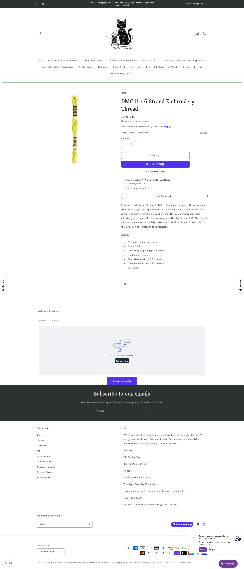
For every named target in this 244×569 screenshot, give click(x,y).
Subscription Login (46, 467)
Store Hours (42, 445)
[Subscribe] (146, 411)
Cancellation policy (184, 562)
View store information (135, 188)
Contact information (165, 562)
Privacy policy (117, 562)
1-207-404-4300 (132, 497)
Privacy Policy (43, 477)
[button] (40, 33)
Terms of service (132, 562)
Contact (40, 440)
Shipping (125, 121)
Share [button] (127, 284)
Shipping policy (148, 562)
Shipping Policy (44, 461)
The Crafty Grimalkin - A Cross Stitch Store (61, 562)
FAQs (39, 451)
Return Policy (43, 456)
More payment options (155, 171)
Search (40, 435)
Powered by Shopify (87, 562)
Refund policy (103, 562)
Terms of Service (45, 472)
